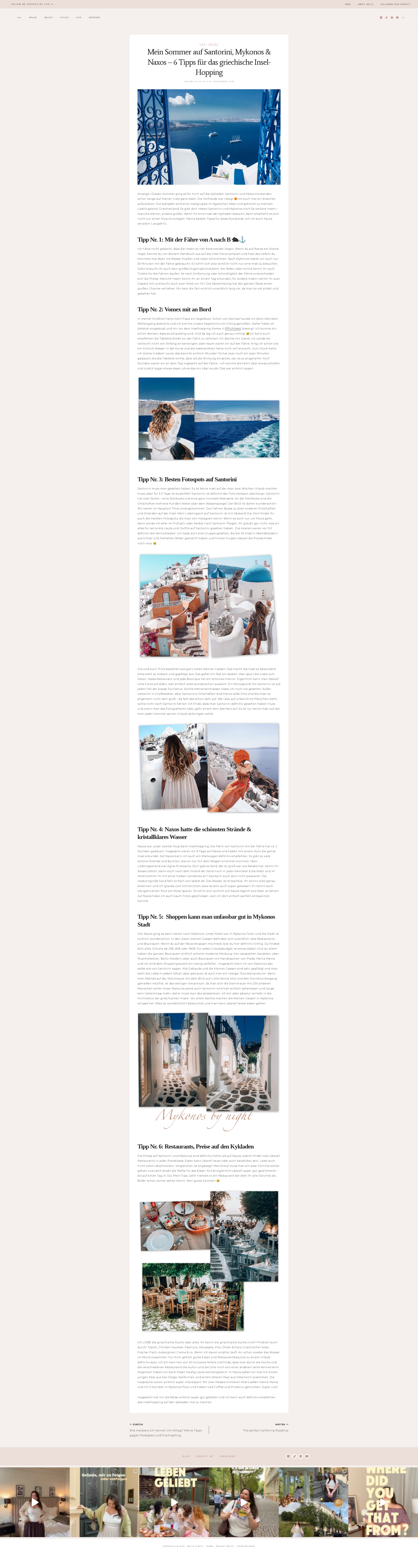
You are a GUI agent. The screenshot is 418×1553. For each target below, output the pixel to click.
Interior (94, 17)
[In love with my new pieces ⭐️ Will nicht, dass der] (383, 1502)
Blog (186, 1456)
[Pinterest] (392, 17)
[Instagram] (381, 17)
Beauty (49, 17)
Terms (210, 1546)
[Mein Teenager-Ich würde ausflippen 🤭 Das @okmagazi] (244, 1502)
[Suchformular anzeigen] (402, 17)
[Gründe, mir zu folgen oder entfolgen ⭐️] (104, 1502)
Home (348, 4)
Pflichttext (233, 328)
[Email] (397, 17)
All (19, 17)
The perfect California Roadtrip (265, 1427)
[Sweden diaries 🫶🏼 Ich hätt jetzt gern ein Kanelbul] (313, 1502)
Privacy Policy (225, 1546)
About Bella (366, 4)
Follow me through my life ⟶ (32, 4)
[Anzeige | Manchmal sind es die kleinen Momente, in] (174, 1502)
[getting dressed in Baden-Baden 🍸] (35, 1502)
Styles (64, 17)
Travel (33, 17)
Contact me (204, 1456)
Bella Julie (198, 81)
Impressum (227, 1456)
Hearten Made (246, 1546)
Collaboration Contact (395, 4)
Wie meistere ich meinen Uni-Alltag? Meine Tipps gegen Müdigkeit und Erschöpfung (166, 1430)
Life (79, 17)
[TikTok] (386, 17)
